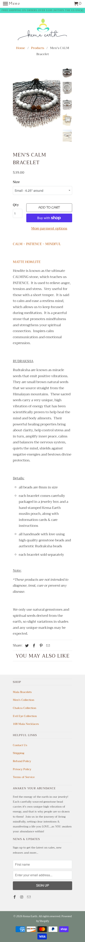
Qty (16, 205)
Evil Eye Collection (25, 716)
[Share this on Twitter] (26, 646)
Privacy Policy (22, 769)
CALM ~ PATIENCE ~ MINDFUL (37, 244)
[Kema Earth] (42, 29)
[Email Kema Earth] (29, 897)
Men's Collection (23, 699)
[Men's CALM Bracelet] (36, 97)
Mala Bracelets (22, 692)
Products (37, 48)
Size (16, 182)
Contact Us (20, 745)
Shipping (18, 753)
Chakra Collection (24, 708)
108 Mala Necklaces (26, 724)
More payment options (49, 228)
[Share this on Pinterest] (40, 646)
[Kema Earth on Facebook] (15, 897)
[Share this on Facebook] (33, 646)
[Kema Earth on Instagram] (22, 897)
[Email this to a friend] (47, 646)
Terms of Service (24, 777)
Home (20, 48)
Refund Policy (22, 761)
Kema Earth (30, 916)
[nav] (11, 4)
